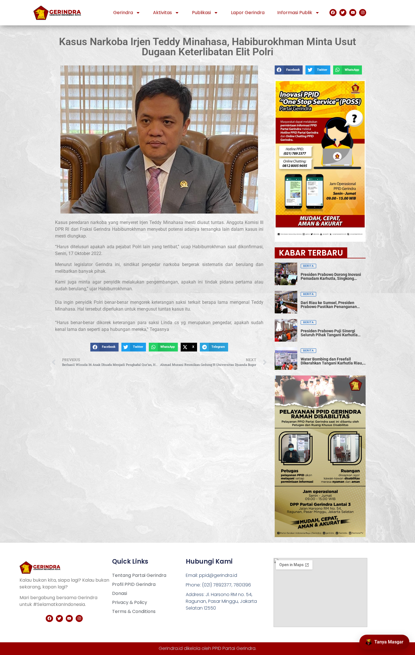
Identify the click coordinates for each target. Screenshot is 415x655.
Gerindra (123, 12)
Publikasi (201, 12)
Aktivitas (162, 12)
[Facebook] (333, 12)
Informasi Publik (294, 12)
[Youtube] (352, 12)
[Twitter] (342, 12)
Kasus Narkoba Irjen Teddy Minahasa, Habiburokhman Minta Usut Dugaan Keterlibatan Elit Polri (207, 47)
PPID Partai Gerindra (233, 648)
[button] (104, 347)
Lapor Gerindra (248, 12)
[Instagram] (362, 12)
